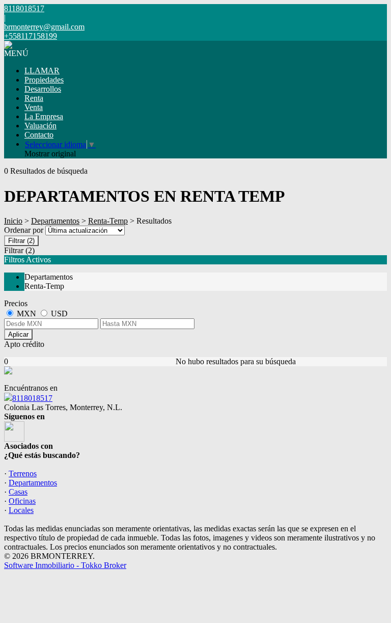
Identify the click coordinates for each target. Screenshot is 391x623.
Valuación (40, 125)
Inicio (13, 220)
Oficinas (22, 501)
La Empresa (43, 116)
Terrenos (23, 473)
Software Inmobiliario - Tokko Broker (65, 565)
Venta (33, 107)
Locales (21, 510)
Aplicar (18, 334)
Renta (33, 98)
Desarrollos (42, 89)
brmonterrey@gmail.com (44, 26)
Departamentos (55, 220)
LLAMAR (42, 70)
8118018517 (32, 398)
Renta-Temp (108, 220)
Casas (18, 491)
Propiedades (44, 79)
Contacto (38, 134)
